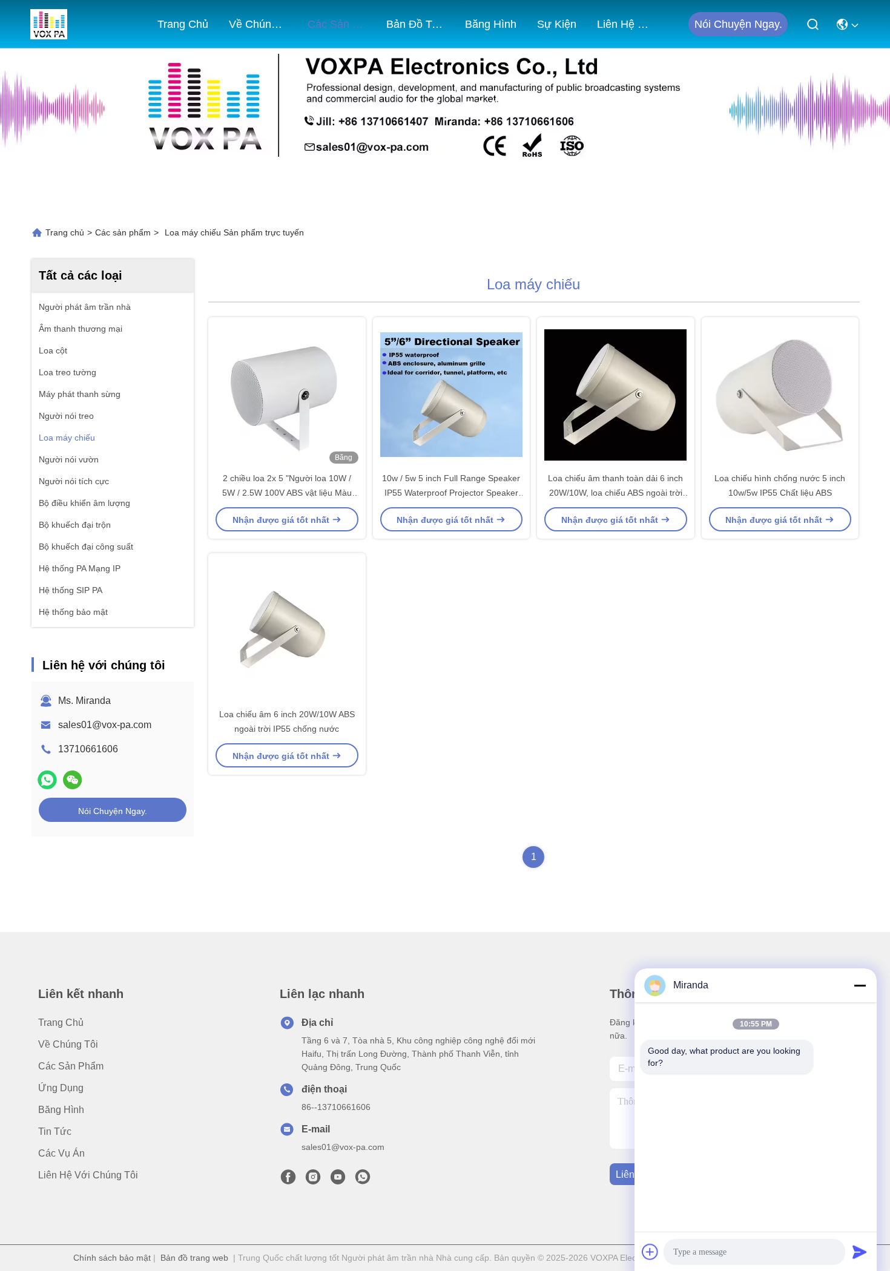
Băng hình (490, 24)
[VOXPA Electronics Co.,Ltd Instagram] (313, 1180)
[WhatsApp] (47, 780)
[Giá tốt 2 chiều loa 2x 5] (287, 394)
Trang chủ (182, 24)
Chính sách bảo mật (112, 1258)
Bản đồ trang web (194, 1258)
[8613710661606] (362, 1180)
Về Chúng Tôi (258, 24)
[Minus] (859, 985)
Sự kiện (556, 24)
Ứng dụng (61, 1088)
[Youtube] (337, 1180)
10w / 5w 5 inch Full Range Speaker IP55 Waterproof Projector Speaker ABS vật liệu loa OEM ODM (451, 492)
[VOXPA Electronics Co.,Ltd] (48, 24)
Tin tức (54, 1131)
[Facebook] (288, 1180)
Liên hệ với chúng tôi (626, 24)
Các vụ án (61, 1153)
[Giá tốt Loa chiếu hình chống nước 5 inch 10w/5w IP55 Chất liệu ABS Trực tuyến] (780, 394)
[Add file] (650, 1251)
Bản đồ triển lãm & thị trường (415, 24)
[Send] (859, 1251)
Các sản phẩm (337, 24)
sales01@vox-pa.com (104, 725)
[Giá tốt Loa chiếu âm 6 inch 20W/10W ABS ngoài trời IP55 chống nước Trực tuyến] (287, 630)
